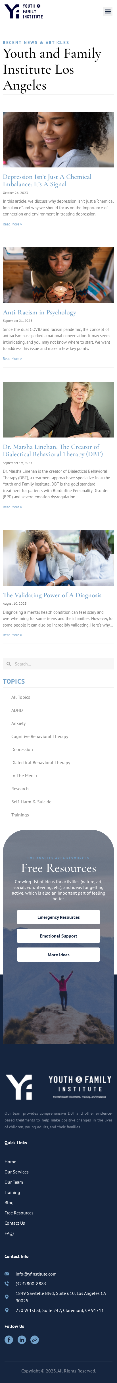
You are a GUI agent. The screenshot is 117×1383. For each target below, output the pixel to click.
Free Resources (19, 1213)
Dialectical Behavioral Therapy (40, 762)
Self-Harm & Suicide (31, 801)
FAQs (9, 1233)
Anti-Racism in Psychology (39, 312)
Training (12, 1192)
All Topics (20, 697)
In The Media (24, 775)
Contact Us (15, 1223)
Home (10, 1161)
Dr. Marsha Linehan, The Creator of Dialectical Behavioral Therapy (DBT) (53, 450)
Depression (22, 749)
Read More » (12, 224)
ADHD (17, 710)
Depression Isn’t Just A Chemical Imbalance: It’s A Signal (47, 180)
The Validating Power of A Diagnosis (52, 595)
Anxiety (18, 723)
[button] (107, 11)
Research (20, 788)
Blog (9, 1202)
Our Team (14, 1182)
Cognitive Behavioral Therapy (39, 736)
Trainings (20, 815)
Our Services (17, 1172)
